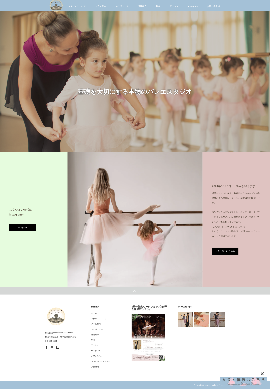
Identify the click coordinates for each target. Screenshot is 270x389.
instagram (23, 227)
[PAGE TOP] (135, 291)
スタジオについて (98, 318)
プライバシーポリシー (100, 361)
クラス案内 (96, 324)
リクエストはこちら (225, 251)
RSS (57, 347)
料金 (93, 340)
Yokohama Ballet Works (215, 385)
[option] (135, 87)
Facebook (46, 347)
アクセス (95, 345)
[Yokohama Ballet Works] (56, 316)
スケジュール (96, 329)
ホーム (94, 313)
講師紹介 (95, 335)
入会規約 (95, 367)
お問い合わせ (96, 356)
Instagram (51, 347)
